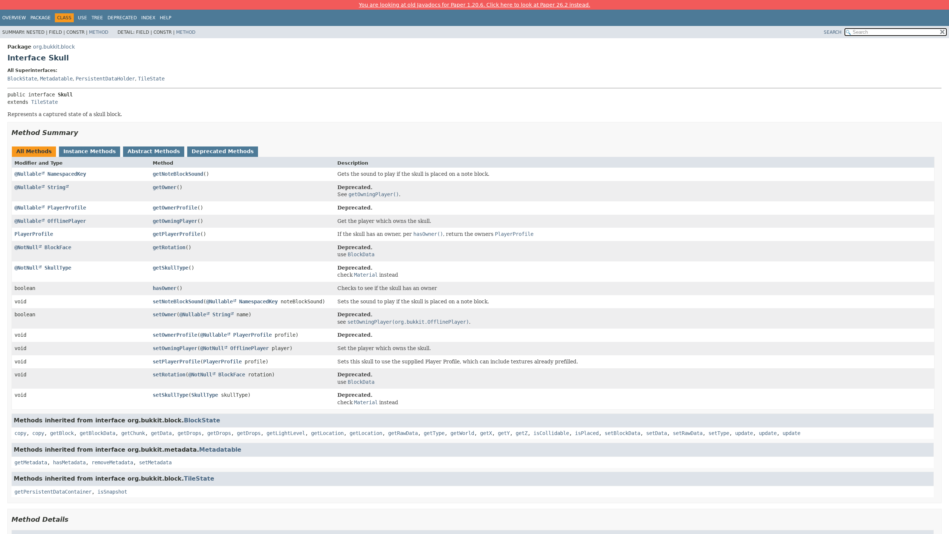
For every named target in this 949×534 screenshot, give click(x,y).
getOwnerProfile (175, 208)
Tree (97, 17)
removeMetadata (112, 462)
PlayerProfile (66, 208)
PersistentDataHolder (105, 79)
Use (82, 17)
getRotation (169, 247)
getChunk (133, 433)
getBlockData (97, 433)
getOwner (164, 187)
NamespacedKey (66, 174)
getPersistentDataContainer (53, 492)
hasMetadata (69, 462)
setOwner (164, 314)
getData (161, 433)
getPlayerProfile (176, 234)
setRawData (687, 433)
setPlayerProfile (176, 362)
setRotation (169, 375)
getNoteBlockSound (178, 174)
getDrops (189, 433)
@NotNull (26, 247)
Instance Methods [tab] (89, 151)
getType (434, 433)
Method (98, 32)
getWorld (462, 433)
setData (656, 433)
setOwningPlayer (175, 348)
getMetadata (30, 462)
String (56, 187)
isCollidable (551, 433)
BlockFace (57, 247)
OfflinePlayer (66, 221)
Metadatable (56, 79)
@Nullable (27, 174)
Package (40, 17)
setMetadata (155, 462)
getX (486, 433)
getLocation (327, 433)
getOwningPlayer (175, 221)
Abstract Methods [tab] (154, 151)
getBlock (62, 433)
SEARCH (832, 32)
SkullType (57, 268)
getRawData (403, 433)
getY (504, 433)
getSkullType (170, 268)
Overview (14, 17)
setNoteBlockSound (178, 301)
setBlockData (622, 433)
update (744, 433)
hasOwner (164, 288)
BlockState (22, 79)
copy (20, 433)
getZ (522, 433)
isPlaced (587, 433)
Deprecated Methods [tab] (223, 151)
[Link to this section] (83, 132)
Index (148, 17)
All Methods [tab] (34, 151)
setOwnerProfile (175, 335)
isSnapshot (112, 492)
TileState (151, 79)
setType (718, 433)
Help (165, 17)
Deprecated (122, 17)
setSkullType (170, 395)
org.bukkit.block (54, 47)
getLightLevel (286, 433)
